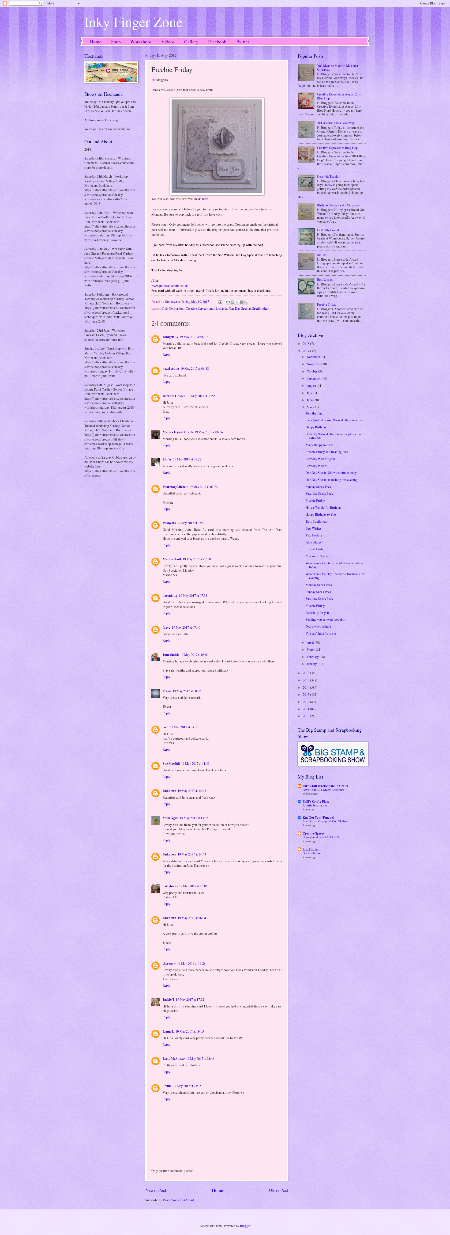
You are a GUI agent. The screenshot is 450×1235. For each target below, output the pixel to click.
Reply (166, 354)
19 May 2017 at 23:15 (187, 1085)
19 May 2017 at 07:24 (203, 486)
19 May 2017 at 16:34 (192, 918)
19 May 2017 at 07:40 (186, 627)
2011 (306, 709)
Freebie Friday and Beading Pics (327, 451)
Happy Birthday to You (321, 514)
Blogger (245, 1226)
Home (95, 41)
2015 (306, 680)
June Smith (171, 654)
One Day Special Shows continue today (331, 472)
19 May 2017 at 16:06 (193, 886)
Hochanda (221, 308)
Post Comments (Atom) (178, 1200)
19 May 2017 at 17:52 (190, 999)
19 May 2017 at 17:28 (191, 963)
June (310, 400)
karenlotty (170, 595)
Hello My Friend (328, 230)
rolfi (166, 727)
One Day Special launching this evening (331, 479)
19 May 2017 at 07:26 (191, 523)
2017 (306, 351)
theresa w (169, 963)
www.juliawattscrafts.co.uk (169, 285)
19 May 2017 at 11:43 (195, 763)
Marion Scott (172, 559)
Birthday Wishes (316, 466)
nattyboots (170, 886)
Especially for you (317, 612)
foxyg (166, 627)
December (314, 356)
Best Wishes (325, 279)
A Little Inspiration (315, 805)
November (314, 364)
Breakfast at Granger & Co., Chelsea (325, 821)
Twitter (242, 41)
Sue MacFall (171, 763)
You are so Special (318, 556)
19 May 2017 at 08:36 (184, 727)
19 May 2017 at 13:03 (194, 818)
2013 (306, 694)
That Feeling (314, 535)
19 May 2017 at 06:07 (194, 336)
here (205, 199)
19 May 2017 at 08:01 (194, 654)
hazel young (171, 368)
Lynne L (168, 1031)
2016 (306, 673)
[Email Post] (219, 301)
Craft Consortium (172, 308)
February (313, 656)
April (311, 642)
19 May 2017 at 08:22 (187, 691)
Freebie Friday (326, 304)
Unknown (169, 790)
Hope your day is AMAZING (321, 837)
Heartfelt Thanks (328, 176)
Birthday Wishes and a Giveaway (338, 205)
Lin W (167, 459)
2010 (306, 716)
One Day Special (240, 308)
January (312, 663)
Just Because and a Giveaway (336, 123)
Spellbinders (260, 308)
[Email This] (228, 302)
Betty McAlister (174, 1058)
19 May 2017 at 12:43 (192, 790)
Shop (116, 41)
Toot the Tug (314, 413)
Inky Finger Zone (133, 21)
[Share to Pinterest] (246, 302)
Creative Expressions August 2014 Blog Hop (339, 96)
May (310, 407)
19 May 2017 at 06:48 (194, 368)
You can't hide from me (321, 633)
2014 (306, 687)
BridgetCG (170, 336)
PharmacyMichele (175, 486)
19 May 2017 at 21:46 (200, 1058)
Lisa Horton (311, 849)
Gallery (191, 41)
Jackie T (168, 999)
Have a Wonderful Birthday (323, 507)
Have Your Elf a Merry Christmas (323, 789)
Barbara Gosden (174, 396)
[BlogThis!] (232, 302)
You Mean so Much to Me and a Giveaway (337, 67)
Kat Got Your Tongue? (318, 817)
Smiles (321, 254)
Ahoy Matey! (314, 542)
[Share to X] (237, 302)
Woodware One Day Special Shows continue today (335, 565)
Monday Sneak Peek (319, 584)
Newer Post (155, 1190)
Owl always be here (318, 626)
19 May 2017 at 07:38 (193, 595)
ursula (167, 1085)
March (311, 649)
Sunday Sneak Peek (318, 486)
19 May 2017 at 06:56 (209, 432)
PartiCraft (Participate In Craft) (325, 785)
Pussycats (169, 523)
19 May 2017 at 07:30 (197, 559)
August (312, 385)
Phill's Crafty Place (316, 801)
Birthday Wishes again (320, 458)
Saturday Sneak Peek (319, 493)
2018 (306, 343)
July (310, 393)
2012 (306, 701)
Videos (168, 41)
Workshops (141, 41)
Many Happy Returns (319, 445)
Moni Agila (170, 818)
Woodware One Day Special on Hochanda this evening (335, 576)
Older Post (278, 1190)
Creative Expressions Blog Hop (337, 147)
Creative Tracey (314, 833)
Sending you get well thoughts (325, 619)
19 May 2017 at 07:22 (187, 459)
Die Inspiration (312, 853)
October (312, 371)
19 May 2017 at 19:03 (190, 1031)
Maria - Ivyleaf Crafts (178, 432)
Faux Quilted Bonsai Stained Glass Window (334, 420)
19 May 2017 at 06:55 (201, 396)
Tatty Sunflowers (317, 521)
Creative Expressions (199, 308)
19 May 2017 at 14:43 (192, 854)
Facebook (217, 41)
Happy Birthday (316, 427)
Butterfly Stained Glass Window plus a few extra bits (333, 436)
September (314, 378)
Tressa (167, 691)
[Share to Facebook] (241, 302)
